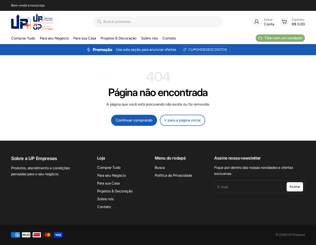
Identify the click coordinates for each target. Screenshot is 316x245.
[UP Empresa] (32, 22)
